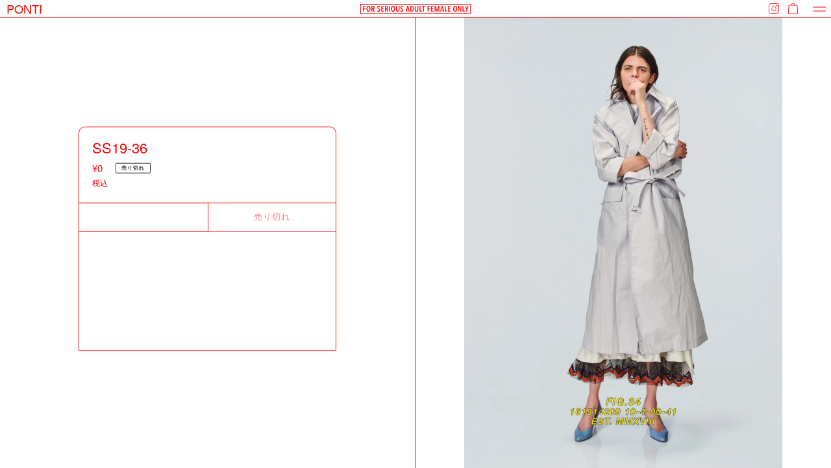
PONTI (24, 8)
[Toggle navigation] (819, 9)
